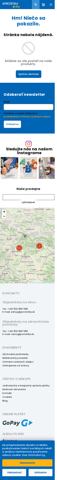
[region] (28, 245)
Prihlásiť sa (12, 124)
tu (43, 455)
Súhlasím (40, 472)
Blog (5, 400)
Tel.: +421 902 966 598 (15, 308)
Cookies (7, 396)
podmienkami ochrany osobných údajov (27, 116)
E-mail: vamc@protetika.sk (18, 334)
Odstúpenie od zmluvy (15, 365)
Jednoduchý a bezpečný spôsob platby (26, 385)
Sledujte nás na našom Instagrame (29, 151)
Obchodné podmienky (15, 354)
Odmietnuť (14, 472)
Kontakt (7, 393)
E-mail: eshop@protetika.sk (18, 311)
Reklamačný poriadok (15, 358)
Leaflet (33, 282)
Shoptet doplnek (51, 282)
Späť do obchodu (28, 74)
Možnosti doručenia (14, 389)
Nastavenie (27, 463)
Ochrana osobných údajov (17, 361)
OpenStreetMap (42, 282)
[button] (28, 202)
